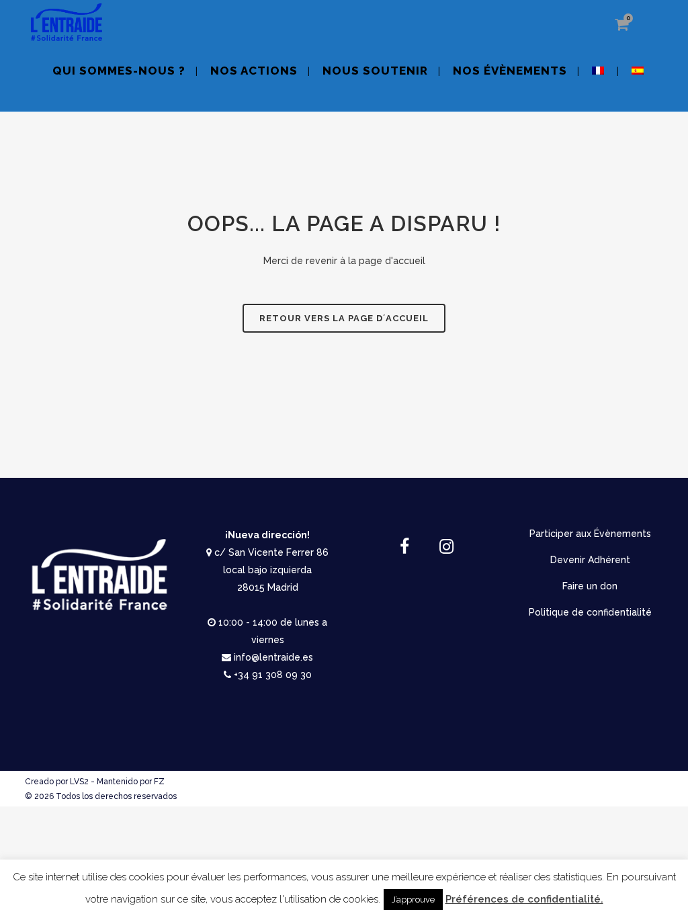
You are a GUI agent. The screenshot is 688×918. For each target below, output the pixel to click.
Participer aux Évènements (590, 533)
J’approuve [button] (413, 899)
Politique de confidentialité (590, 612)
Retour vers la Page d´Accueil (344, 318)
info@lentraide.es (273, 657)
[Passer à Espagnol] (639, 79)
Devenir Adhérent (590, 559)
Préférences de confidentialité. (524, 899)
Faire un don (589, 586)
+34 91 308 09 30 (273, 674)
